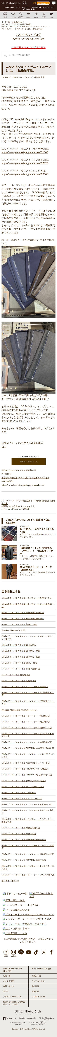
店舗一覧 (6, 976)
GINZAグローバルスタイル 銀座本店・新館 (21, 657)
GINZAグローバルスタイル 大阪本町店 (19, 792)
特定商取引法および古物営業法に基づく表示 (14, 1003)
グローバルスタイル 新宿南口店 (16, 675)
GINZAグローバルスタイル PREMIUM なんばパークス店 (27, 775)
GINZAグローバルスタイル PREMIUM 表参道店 (23, 618)
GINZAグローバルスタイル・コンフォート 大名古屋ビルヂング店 (28, 755)
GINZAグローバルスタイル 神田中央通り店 (21, 669)
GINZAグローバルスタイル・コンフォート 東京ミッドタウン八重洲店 (28, 637)
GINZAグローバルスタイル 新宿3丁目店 (19, 624)
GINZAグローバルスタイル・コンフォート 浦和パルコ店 (27, 728)
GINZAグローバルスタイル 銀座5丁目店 (19, 663)
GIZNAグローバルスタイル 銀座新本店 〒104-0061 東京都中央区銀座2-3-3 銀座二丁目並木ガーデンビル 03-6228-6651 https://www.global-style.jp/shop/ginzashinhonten (25, 477)
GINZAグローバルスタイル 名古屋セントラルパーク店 (26, 763)
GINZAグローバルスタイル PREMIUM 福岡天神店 (24, 860)
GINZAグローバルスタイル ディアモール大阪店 (23, 786)
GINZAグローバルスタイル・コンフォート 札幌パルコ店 (27, 598)
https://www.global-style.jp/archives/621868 (25, 152)
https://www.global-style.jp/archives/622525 (25, 163)
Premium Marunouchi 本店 (13, 630)
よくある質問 (8, 981)
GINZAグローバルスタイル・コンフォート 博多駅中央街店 (28, 854)
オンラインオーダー (10, 881)
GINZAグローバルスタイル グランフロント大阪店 (24, 781)
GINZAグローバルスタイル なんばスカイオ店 (22, 798)
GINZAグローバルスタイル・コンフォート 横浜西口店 (26, 716)
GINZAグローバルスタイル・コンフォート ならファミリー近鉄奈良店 (28, 820)
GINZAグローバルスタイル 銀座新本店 (19, 645)
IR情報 (6, 991)
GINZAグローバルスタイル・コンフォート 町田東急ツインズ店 (28, 702)
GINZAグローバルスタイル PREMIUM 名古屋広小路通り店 (28, 748)
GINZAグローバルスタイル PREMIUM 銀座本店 (23, 612)
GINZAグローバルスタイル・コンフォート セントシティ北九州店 (28, 867)
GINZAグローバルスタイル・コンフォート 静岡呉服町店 (27, 742)
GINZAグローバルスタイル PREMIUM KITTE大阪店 (25, 769)
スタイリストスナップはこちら (29, 47)
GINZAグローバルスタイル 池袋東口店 (19, 681)
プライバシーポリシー (12, 997)
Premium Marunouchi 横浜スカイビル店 (19, 710)
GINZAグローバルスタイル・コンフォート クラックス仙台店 (28, 605)
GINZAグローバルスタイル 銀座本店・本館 (21, 651)
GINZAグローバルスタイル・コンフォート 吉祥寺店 (25, 686)
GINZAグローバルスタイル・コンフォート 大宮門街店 (26, 722)
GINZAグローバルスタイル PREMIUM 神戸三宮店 (24, 839)
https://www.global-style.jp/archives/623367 (25, 174)
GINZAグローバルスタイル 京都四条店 (19, 834)
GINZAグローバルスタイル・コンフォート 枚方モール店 (27, 804)
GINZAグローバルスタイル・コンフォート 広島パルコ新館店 (28, 846)
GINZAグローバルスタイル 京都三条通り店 (21, 828)
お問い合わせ (8, 986)
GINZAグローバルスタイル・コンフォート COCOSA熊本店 (28, 875)
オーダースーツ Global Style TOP (12, 970)
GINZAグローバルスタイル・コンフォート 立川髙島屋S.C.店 (28, 693)
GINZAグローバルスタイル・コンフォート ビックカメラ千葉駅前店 (28, 735)
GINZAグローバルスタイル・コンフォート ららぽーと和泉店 (28, 811)
